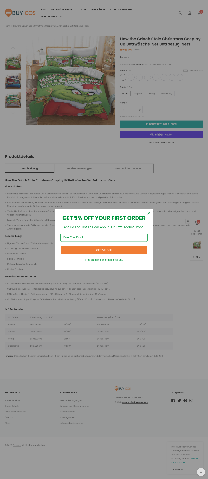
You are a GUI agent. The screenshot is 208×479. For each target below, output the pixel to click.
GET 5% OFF (104, 250)
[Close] (149, 213)
